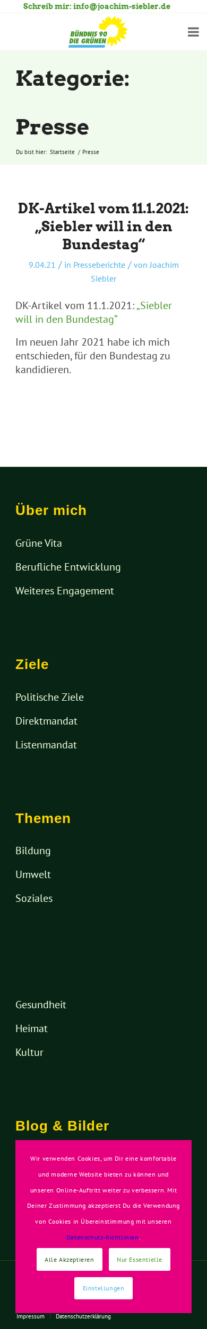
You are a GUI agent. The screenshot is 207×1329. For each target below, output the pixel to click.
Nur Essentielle (139, 1259)
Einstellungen (104, 1288)
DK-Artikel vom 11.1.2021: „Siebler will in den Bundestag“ (103, 226)
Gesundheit (40, 1004)
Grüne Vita (38, 543)
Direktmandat (46, 721)
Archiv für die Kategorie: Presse (91, 78)
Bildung (33, 850)
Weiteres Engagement (64, 591)
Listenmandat (46, 745)
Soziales (34, 898)
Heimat (31, 1028)
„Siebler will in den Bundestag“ (93, 312)
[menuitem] (30, 1316)
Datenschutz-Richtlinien (102, 1237)
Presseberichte (99, 264)
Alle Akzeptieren (69, 1259)
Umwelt (33, 874)
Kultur (29, 1052)
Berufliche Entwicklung (68, 567)
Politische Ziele (49, 697)
